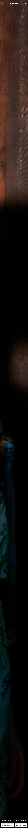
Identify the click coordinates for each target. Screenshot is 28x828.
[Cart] (26, 3)
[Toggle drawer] (2, 3)
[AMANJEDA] (14, 3)
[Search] (4, 3)
